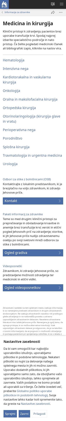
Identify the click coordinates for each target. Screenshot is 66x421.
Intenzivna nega (16, 68)
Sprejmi (10, 414)
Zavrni (24, 414)
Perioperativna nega (19, 129)
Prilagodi (39, 414)
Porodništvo (12, 138)
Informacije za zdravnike (17, 12)
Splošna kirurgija (16, 147)
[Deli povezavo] (53, 12)
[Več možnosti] (61, 12)
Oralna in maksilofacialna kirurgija (30, 99)
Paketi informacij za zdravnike (23, 214)
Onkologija (11, 90)
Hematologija (13, 60)
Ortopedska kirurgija (19, 107)
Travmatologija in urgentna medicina (32, 155)
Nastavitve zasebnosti (35, 404)
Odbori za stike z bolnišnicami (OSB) (27, 179)
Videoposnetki (12, 266)
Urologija (10, 163)
